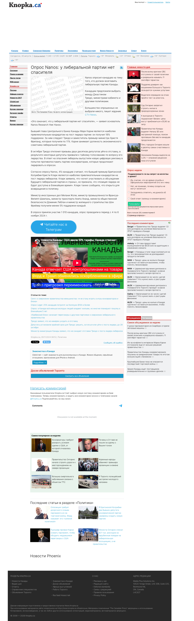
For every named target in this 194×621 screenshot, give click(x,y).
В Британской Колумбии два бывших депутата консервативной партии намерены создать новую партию (110, 513)
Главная (13, 66)
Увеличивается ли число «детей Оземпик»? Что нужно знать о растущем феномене (146, 279)
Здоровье (122, 51)
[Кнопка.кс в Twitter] (121, 67)
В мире (25, 51)
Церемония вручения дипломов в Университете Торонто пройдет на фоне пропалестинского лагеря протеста (146, 270)
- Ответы (14, 587)
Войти (168, 2)
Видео (13, 120)
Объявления (15, 105)
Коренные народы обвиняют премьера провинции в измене (108, 462)
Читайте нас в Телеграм (55, 227)
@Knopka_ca (36, 399)
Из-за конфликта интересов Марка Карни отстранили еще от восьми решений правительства (146, 344)
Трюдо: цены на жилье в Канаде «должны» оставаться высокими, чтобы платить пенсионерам (145, 262)
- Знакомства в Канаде (62, 581)
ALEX (129, 235)
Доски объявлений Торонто (47, 370)
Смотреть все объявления (77, 376)
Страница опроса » (136, 215)
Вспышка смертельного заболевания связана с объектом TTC (63, 479)
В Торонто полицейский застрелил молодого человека (110, 479)
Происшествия (89, 51)
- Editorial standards (101, 587)
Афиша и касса (16, 94)
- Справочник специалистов (23, 589)
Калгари (162, 56)
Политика (59, 51)
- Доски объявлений (60, 584)
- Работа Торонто (59, 589)
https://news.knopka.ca (67, 608)
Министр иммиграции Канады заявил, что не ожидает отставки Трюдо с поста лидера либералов (77, 331)
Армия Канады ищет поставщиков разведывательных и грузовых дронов (145, 370)
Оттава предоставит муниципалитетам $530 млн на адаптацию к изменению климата (148, 245)
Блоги (143, 51)
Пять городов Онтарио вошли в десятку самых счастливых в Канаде (155, 147)
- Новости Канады (18, 581)
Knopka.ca (14, 86)
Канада (14, 51)
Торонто (91, 56)
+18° (156, 56)
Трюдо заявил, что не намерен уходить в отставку (54, 321)
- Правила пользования (103, 592)
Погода (84, 56)
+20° (121, 56)
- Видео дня (16, 584)
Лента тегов (15, 78)
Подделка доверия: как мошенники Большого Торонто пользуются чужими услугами (155, 87)
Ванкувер (145, 56)
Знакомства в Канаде (43, 351)
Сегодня (13, 70)
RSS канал (14, 82)
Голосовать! (134, 204)
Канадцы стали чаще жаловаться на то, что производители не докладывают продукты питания (148, 254)
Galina (130, 294)
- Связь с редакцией (101, 589)
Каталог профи (16, 113)
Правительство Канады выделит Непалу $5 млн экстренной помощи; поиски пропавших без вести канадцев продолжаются (155, 134)
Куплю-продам (16, 109)
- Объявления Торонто (20, 592)
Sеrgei (130, 226)
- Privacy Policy (99, 595)
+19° (102, 56)
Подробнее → (40, 362)
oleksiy (130, 243)
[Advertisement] (90, 29)
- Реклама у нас (99, 581)
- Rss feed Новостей (60, 595)
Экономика (73, 51)
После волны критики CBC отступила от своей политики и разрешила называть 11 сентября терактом (146, 335)
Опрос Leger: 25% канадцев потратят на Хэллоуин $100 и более (60, 305)
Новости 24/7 (16, 98)
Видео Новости (107, 51)
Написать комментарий (48, 388)
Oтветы (13, 117)
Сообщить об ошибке (113, 343)
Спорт (134, 51)
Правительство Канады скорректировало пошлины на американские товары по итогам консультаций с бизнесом (148, 354)
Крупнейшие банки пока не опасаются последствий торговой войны (145, 363)
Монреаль (109, 56)
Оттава (127, 56)
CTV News (90, 114)
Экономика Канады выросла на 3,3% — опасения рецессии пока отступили (155, 158)
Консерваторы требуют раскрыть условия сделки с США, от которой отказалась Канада (63, 445)
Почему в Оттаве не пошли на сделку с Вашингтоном (108, 443)
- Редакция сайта (100, 584)
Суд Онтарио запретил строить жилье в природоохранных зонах (152, 108)
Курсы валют (39, 56)
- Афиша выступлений (61, 587)
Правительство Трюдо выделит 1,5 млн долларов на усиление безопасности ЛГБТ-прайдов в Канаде (148, 228)
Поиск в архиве (16, 74)
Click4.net (14, 102)
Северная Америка (41, 51)
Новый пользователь (155, 2)
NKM (129, 260)
